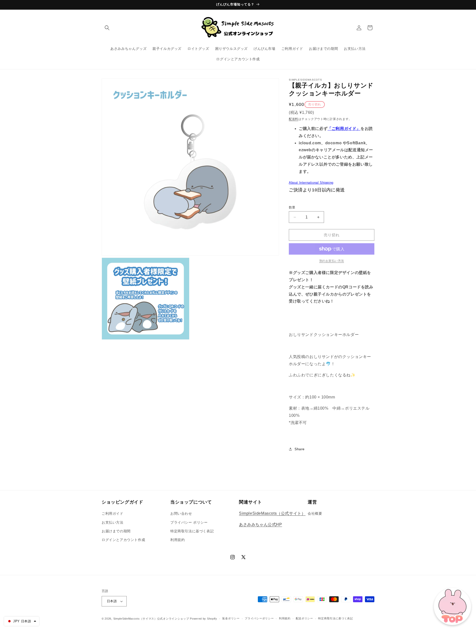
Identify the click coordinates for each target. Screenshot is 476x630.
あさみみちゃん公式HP (260, 524)
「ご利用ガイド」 (343, 128)
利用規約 (177, 540)
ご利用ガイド (112, 513)
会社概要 (315, 513)
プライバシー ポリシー (189, 522)
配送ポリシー (304, 618)
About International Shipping (311, 182)
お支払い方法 (112, 522)
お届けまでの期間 (116, 531)
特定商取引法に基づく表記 (192, 531)
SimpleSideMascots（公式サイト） (272, 513)
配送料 (293, 119)
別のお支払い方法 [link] (331, 261)
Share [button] (300, 449)
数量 (292, 207)
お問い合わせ (181, 513)
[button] (107, 27)
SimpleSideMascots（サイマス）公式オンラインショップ (151, 618)
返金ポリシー (230, 618)
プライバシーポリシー (259, 618)
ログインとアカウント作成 (123, 540)
